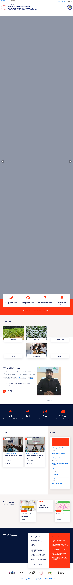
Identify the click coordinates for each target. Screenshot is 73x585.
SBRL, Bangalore (60, 577)
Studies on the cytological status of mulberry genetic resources (38, 555)
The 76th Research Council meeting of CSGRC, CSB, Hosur (13, 456)
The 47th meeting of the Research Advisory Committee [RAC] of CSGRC (34, 457)
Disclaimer (51, 578)
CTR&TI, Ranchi (40, 577)
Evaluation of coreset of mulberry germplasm (59, 550)
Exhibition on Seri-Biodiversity (58, 483)
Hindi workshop (55, 474)
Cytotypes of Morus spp (62, 515)
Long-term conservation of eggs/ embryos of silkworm (59, 554)
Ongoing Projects (35, 537)
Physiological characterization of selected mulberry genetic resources (59, 545)
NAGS (20, 376)
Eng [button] (67, 14)
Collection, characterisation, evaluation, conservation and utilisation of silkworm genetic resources (37, 549)
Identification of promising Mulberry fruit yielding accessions (38, 558)
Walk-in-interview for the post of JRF (59, 453)
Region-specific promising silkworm (44, 506)
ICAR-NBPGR (21, 377)
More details (24, 519)
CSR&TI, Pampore (31, 577)
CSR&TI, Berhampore (21, 577)
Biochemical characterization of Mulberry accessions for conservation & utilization (37, 563)
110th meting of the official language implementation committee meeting (59, 469)
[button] (50, 14)
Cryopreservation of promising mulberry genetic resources (58, 541)
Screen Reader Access (62, 1)
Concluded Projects (57, 537)
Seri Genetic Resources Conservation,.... (27, 515)
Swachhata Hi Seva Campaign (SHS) (59, 478)
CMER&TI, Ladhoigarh (50, 577)
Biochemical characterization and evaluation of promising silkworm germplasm (59, 558)
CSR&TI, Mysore (11, 577)
